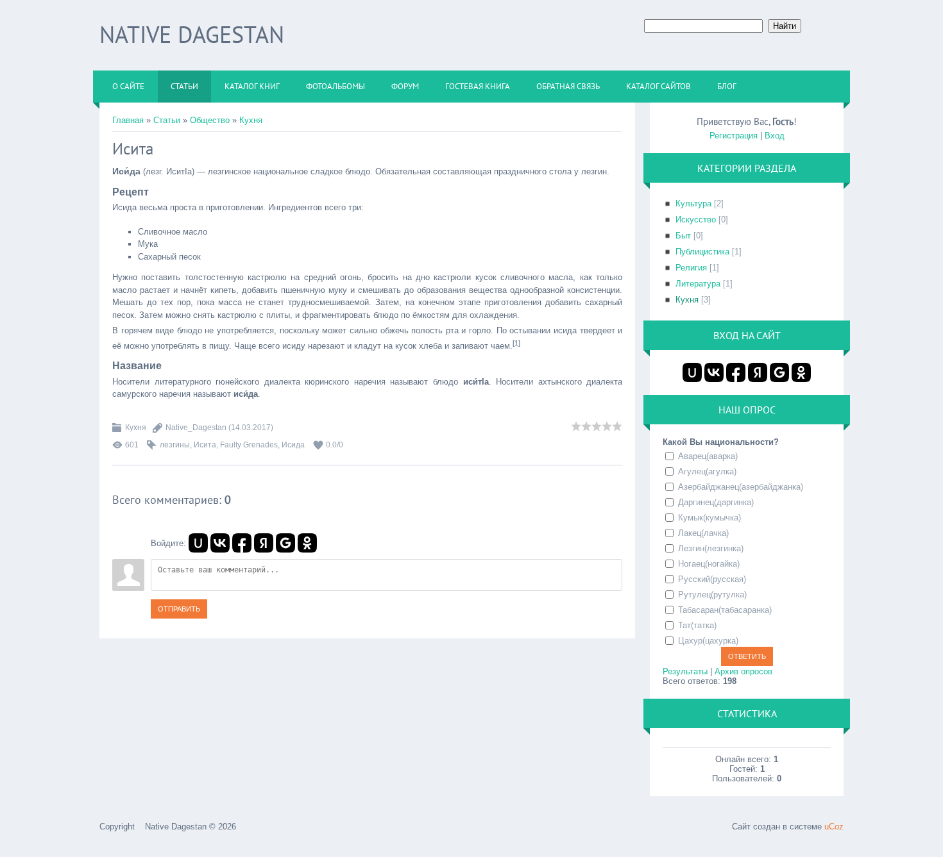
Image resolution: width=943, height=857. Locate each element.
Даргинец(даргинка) (716, 502)
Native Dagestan (191, 34)
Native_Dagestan (196, 427)
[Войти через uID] (198, 543)
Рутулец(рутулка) (712, 594)
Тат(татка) (697, 625)
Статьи (166, 120)
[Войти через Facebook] (241, 543)
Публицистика (702, 251)
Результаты (685, 671)
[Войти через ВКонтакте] (220, 543)
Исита (205, 444)
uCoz (834, 826)
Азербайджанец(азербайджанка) (740, 487)
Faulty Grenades (249, 444)
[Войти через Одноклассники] (307, 543)
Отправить (179, 609)
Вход (775, 135)
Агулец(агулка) (707, 471)
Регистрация (733, 135)
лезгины (175, 444)
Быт (683, 235)
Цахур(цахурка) (708, 640)
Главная (128, 120)
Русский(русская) (712, 579)
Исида (293, 444)
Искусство (695, 219)
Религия (691, 267)
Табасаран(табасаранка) (725, 610)
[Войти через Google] (285, 543)
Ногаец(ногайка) (709, 564)
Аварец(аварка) (708, 456)
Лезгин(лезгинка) (710, 548)
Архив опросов (743, 671)
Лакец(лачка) (703, 533)
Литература (697, 283)
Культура (693, 203)
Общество (210, 120)
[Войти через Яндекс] (263, 543)
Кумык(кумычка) (709, 517)
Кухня (250, 120)
